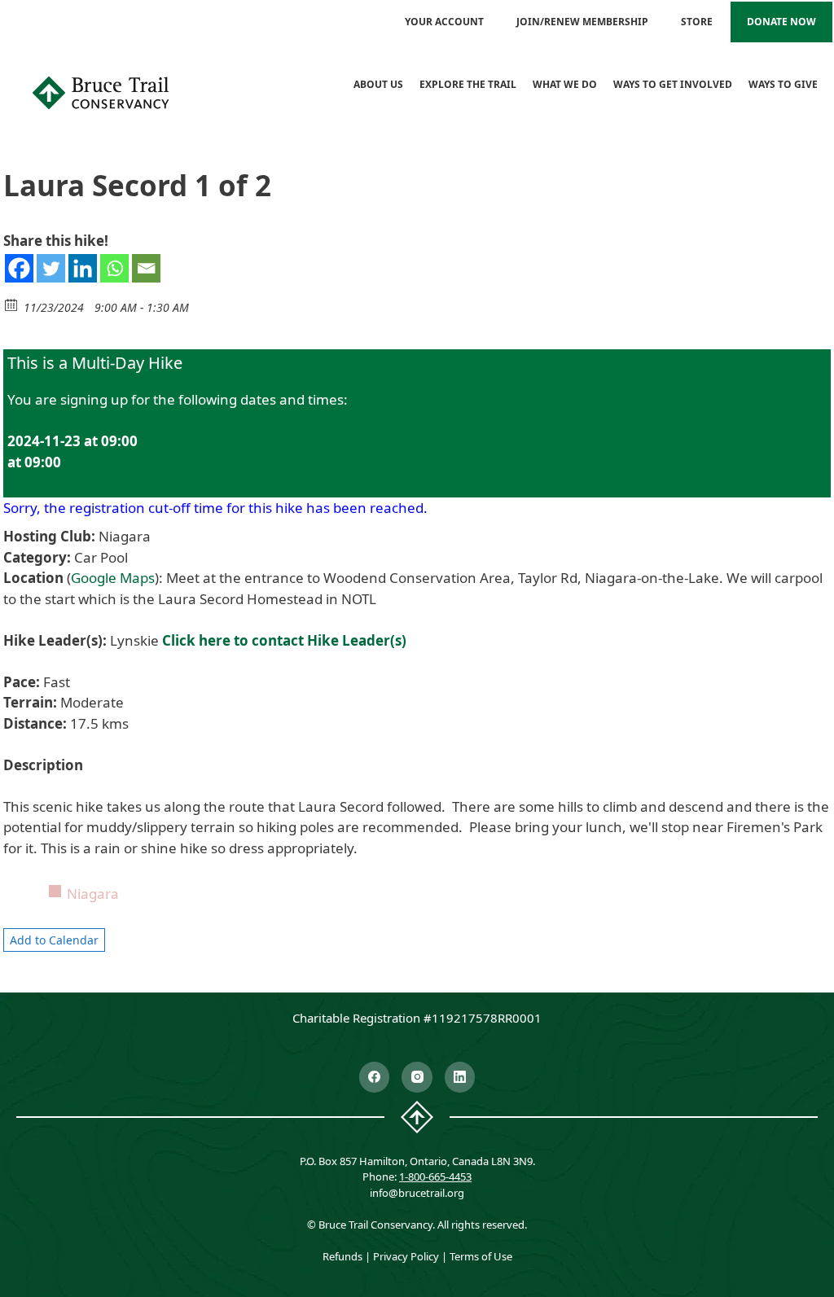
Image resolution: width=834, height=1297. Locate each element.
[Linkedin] (82, 268)
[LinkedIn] (460, 1077)
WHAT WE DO (565, 84)
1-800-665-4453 (435, 1176)
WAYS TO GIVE (783, 84)
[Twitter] (51, 268)
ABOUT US (378, 84)
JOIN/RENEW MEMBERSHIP (582, 21)
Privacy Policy (406, 1256)
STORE (697, 21)
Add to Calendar (54, 940)
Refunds (342, 1256)
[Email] (146, 268)
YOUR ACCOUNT (444, 21)
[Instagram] (417, 1077)
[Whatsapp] (114, 268)
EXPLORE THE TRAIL (467, 84)
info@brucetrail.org (417, 1192)
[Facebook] (19, 268)
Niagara (93, 893)
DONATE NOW (781, 21)
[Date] (11, 304)
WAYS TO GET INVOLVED (672, 84)
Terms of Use (481, 1256)
